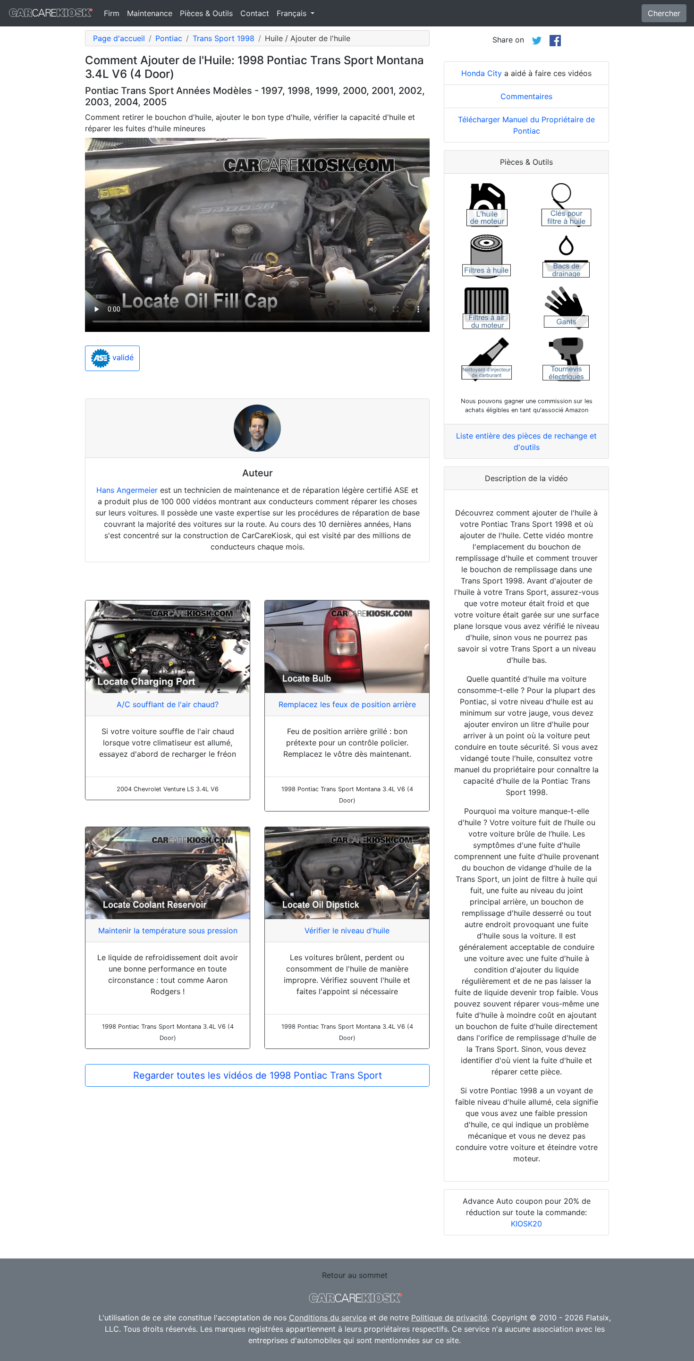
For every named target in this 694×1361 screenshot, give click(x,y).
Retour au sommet (355, 1275)
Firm (111, 13)
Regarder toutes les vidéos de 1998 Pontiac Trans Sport (257, 1075)
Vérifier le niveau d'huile (347, 930)
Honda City (481, 73)
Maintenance (149, 13)
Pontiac (168, 38)
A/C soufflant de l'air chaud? (168, 704)
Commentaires (526, 96)
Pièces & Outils (206, 13)
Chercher (664, 13)
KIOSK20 (526, 1223)
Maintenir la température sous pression (167, 930)
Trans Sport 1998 (223, 38)
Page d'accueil (119, 38)
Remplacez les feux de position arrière (347, 704)
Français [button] (293, 13)
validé (122, 358)
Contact (254, 13)
